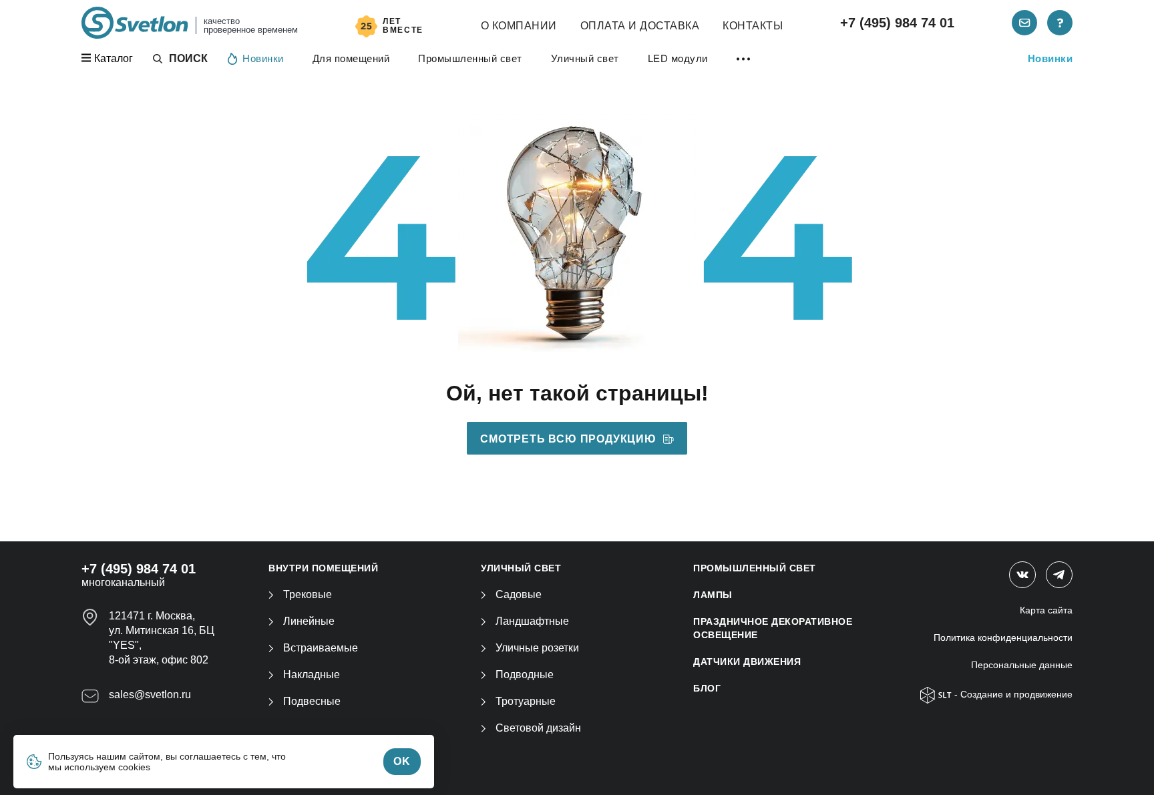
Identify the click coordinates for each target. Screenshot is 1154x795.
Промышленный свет (470, 58)
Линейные (309, 621)
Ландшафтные (532, 621)
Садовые (519, 594)
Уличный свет (585, 58)
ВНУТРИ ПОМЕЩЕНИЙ (323, 568)
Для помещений (351, 58)
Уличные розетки (537, 647)
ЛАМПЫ (713, 594)
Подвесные (312, 701)
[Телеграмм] (1059, 574)
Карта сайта (1046, 610)
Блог (707, 688)
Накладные (311, 674)
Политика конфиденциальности (1003, 637)
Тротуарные (526, 701)
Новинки (263, 58)
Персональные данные (1022, 664)
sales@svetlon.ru (150, 694)
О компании (519, 25)
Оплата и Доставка (640, 25)
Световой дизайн (538, 728)
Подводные (525, 674)
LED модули (678, 58)
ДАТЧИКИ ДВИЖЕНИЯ (747, 661)
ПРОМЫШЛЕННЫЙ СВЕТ (754, 568)
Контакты (753, 25)
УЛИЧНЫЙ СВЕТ (521, 568)
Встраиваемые (320, 647)
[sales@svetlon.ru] (1024, 22)
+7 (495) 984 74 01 (897, 22)
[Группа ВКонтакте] (1022, 574)
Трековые (307, 594)
